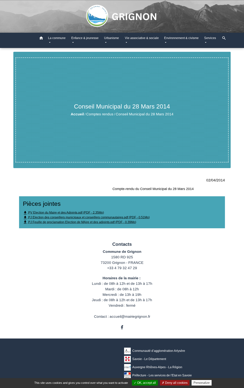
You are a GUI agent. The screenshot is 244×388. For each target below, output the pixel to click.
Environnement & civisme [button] (181, 38)
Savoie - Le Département (149, 359)
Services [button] (210, 38)
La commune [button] (57, 38)
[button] (41, 38)
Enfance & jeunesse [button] (85, 38)
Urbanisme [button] (111, 38)
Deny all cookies (176, 382)
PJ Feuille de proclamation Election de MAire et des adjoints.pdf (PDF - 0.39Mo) (79, 222)
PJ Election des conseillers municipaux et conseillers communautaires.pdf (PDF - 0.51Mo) (86, 217)
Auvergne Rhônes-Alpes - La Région (157, 367)
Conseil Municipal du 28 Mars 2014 (144, 114)
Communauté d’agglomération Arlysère (158, 350)
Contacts (122, 244)
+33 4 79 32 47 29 (122, 268)
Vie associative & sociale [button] (142, 38)
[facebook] (122, 327)
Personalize (201, 382)
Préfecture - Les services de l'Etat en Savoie (162, 375)
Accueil (77, 114)
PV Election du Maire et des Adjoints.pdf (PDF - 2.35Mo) (63, 213)
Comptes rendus (99, 114)
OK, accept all (146, 382)
